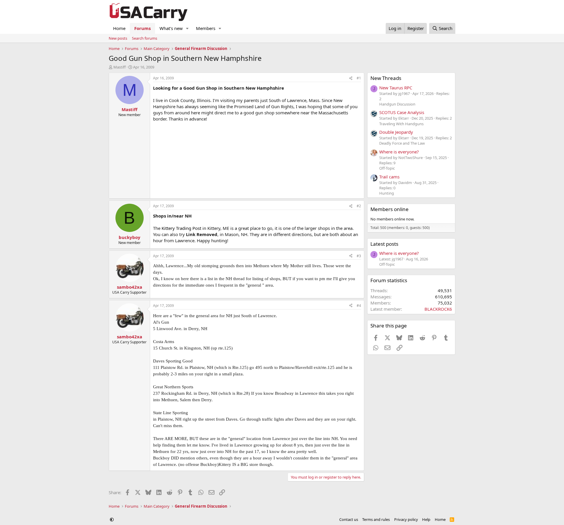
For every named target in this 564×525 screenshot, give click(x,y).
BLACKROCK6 (438, 309)
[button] (187, 28)
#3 (359, 255)
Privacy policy (406, 519)
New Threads (385, 78)
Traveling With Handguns (401, 123)
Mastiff (119, 67)
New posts (118, 38)
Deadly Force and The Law (402, 143)
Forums (142, 28)
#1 (359, 78)
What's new (171, 28)
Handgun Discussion (397, 104)
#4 (359, 305)
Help (426, 519)
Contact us (348, 519)
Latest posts (384, 243)
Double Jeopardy (396, 132)
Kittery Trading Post (182, 228)
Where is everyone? (399, 152)
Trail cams (389, 177)
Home (119, 28)
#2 (359, 205)
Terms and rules (376, 519)
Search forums (144, 38)
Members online (389, 209)
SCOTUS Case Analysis (401, 112)
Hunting (386, 193)
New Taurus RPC (395, 88)
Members (205, 28)
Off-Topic (387, 168)
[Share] (351, 78)
